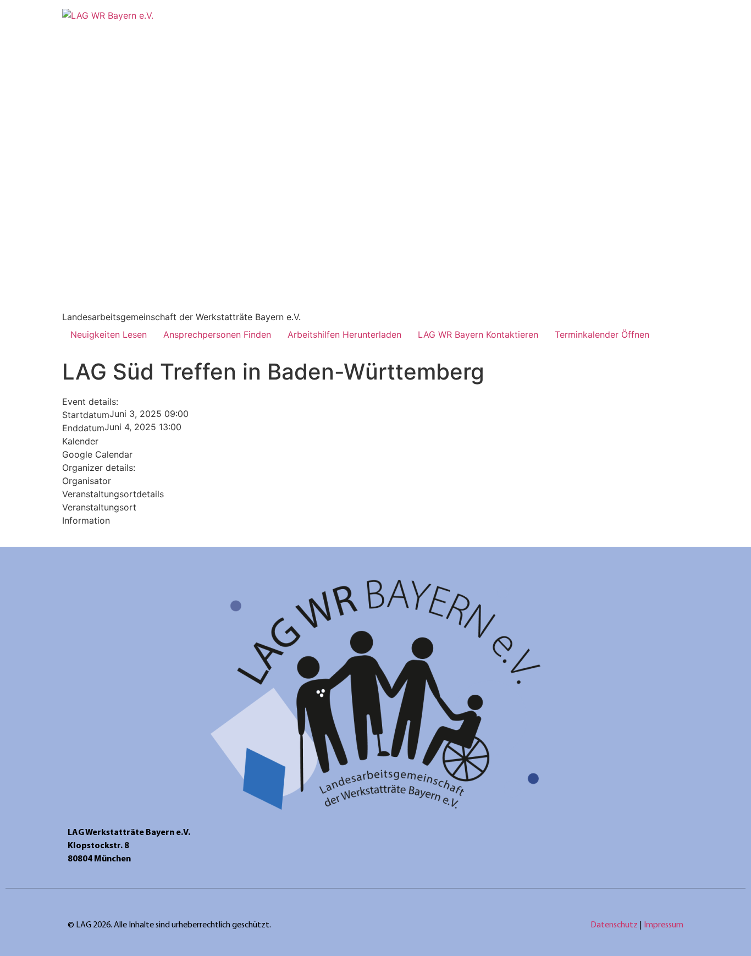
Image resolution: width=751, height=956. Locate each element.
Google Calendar (97, 454)
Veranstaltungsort (99, 507)
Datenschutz (614, 925)
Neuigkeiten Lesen (108, 334)
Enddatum (83, 428)
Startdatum (85, 414)
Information (86, 520)
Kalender (80, 441)
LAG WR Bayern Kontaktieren (478, 334)
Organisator (86, 480)
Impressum (663, 925)
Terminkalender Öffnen (602, 334)
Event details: (90, 401)
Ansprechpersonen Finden (217, 334)
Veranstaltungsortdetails (113, 494)
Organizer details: (98, 467)
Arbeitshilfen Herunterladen (344, 334)
